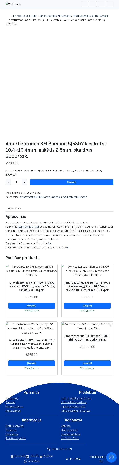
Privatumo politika (16, 438)
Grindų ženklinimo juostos (75, 410)
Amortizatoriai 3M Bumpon (35, 197)
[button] (32, 392)
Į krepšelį (71, 182)
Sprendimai (12, 434)
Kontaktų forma (70, 438)
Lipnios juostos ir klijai (73, 406)
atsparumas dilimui (28, 226)
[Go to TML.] (8, 15)
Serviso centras (14, 406)
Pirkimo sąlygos (14, 426)
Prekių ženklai (13, 410)
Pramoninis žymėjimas (73, 402)
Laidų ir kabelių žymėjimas (76, 398)
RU (101, 461)
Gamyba (10, 402)
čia (49, 243)
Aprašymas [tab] (14, 208)
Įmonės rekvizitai (70, 434)
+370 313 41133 (61, 449)
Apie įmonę (12, 398)
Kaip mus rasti (69, 430)
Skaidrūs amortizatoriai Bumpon (69, 197)
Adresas (65, 426)
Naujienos (11, 430)
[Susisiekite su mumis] (111, 457)
